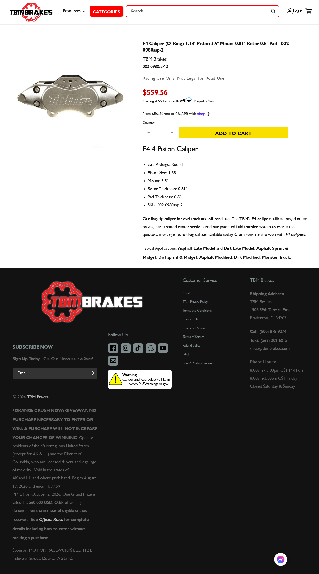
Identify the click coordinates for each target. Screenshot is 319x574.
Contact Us (190, 319)
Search (187, 293)
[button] (106, 11)
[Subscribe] (91, 372)
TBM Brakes (37, 397)
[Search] (273, 11)
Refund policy (191, 345)
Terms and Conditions (197, 310)
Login (296, 11)
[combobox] (202, 11)
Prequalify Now (204, 101)
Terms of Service (193, 337)
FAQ (186, 354)
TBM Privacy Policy (195, 302)
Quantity (149, 122)
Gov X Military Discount (199, 363)
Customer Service (194, 328)
